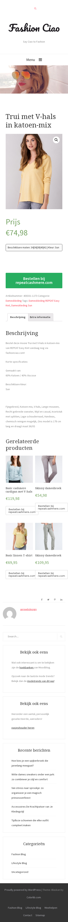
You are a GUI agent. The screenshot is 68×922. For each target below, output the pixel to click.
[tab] (17, 317)
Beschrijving (18, 317)
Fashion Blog (19, 854)
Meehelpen (51, 907)
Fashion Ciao (34, 27)
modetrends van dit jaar (40, 681)
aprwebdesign (28, 609)
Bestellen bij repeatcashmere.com (34, 280)
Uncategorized (20, 872)
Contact (27, 915)
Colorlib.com (34, 897)
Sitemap (40, 915)
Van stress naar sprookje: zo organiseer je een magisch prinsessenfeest (28, 792)
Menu (30, 59)
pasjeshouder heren (23, 727)
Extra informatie (40, 317)
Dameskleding (14, 300)
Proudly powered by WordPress (23, 889)
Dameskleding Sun (21, 305)
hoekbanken (26, 667)
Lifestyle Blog (19, 863)
